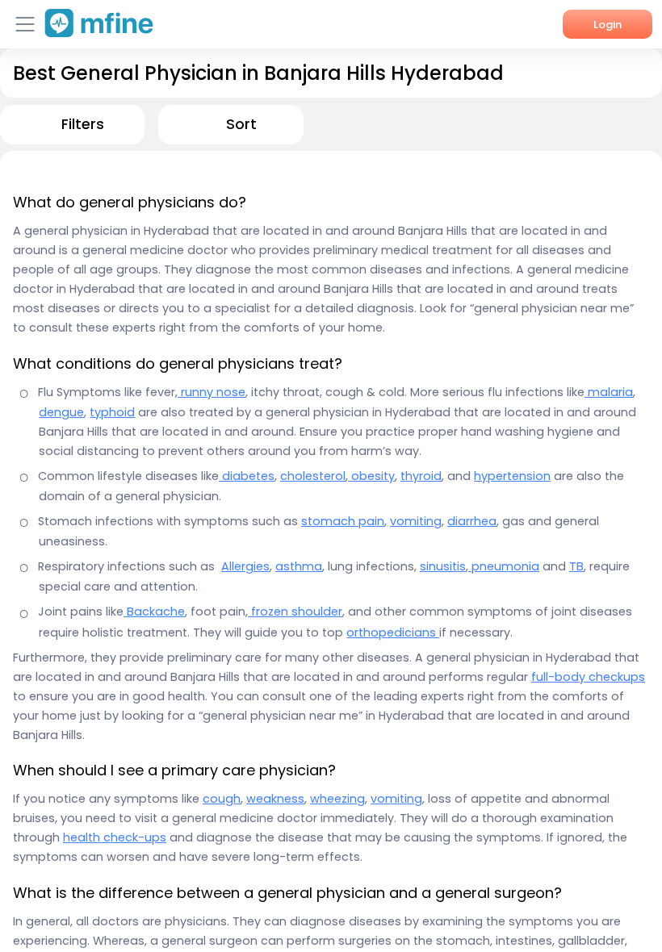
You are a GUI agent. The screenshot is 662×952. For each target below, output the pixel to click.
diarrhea (472, 521)
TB (576, 566)
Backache (154, 611)
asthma (298, 566)
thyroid (421, 476)
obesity (371, 476)
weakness (275, 799)
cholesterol (313, 476)
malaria (608, 392)
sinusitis (443, 566)
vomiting (416, 521)
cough (222, 799)
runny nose (211, 392)
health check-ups (114, 837)
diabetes (246, 476)
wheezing (337, 799)
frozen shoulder (295, 611)
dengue (61, 412)
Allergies (245, 566)
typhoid (112, 412)
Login (607, 24)
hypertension (512, 476)
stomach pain (342, 521)
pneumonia (503, 566)
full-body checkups (588, 677)
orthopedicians (392, 632)
